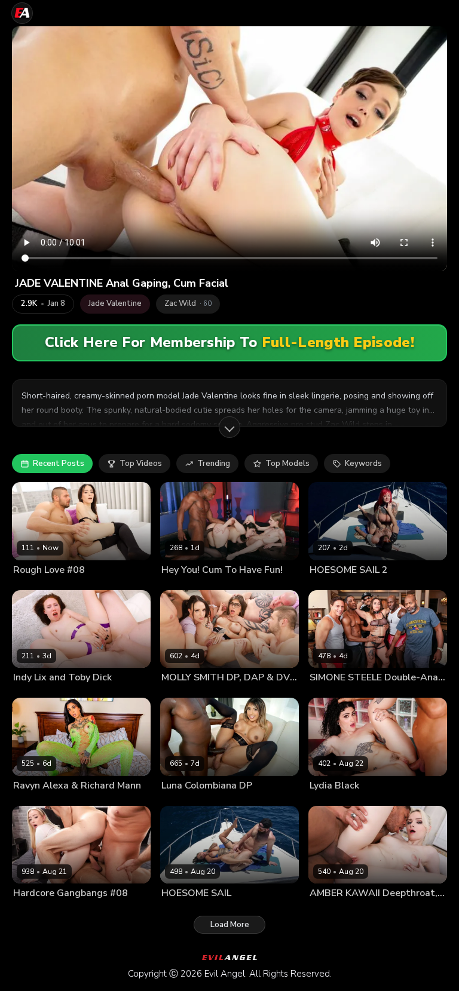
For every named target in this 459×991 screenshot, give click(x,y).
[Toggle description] (229, 427)
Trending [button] (213, 463)
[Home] (22, 13)
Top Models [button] (287, 463)
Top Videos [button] (141, 463)
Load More (229, 924)
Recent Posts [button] (58, 463)
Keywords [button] (363, 463)
